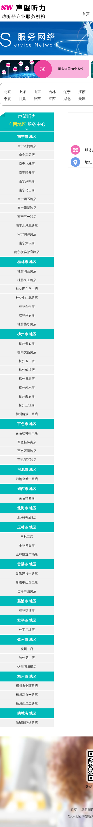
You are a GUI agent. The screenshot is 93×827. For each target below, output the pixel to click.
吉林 (52, 92)
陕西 (37, 99)
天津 (82, 99)
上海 (22, 92)
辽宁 (67, 92)
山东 (37, 92)
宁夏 (7, 99)
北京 (7, 92)
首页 (74, 809)
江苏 (82, 92)
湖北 (67, 99)
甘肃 (22, 99)
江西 (52, 99)
